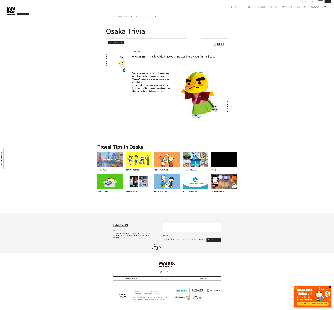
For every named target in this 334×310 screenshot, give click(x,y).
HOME (114, 17)
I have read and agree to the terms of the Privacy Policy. (184, 239)
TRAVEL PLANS (287, 7)
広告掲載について (155, 291)
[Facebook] (215, 44)
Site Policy (138, 293)
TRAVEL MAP (315, 7)
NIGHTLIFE (273, 7)
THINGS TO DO (236, 7)
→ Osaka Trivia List (116, 42)
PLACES (248, 7)
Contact (203, 278)
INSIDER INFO (301, 7)
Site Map (157, 293)
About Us (137, 291)
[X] (218, 44)
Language (327, 1)
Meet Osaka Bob (306, 1)
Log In (320, 1)
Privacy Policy (148, 293)
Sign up (314, 1)
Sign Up (145, 291)
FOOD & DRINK (260, 7)
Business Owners (131, 278)
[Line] (222, 44)
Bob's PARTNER (167, 278)
